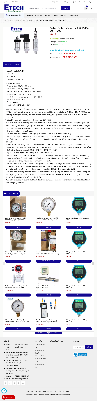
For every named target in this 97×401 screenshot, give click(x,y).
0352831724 (14, 2)
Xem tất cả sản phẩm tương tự (48, 333)
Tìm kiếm (65, 8)
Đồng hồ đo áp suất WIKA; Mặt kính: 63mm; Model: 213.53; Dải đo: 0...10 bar (48, 219)
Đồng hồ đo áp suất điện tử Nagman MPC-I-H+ (78, 219)
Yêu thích (27, 2)
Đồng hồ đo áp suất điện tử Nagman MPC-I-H (78, 253)
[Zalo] (4, 390)
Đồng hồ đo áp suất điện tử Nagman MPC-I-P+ (78, 287)
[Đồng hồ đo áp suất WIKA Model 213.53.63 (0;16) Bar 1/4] (18, 240)
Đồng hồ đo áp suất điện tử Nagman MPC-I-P (78, 321)
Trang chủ (30, 15)
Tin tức (54, 15)
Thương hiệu (74, 15)
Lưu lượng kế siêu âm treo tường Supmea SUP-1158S (46, 287)
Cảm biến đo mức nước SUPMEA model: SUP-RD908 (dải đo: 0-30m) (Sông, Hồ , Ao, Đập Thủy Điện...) (47, 253)
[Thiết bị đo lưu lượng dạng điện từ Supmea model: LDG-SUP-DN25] (18, 274)
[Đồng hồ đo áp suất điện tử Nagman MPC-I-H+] (79, 206)
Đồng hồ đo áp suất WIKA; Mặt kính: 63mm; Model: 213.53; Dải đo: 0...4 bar (17, 321)
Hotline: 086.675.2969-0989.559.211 (17, 376)
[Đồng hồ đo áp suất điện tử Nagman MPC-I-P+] (79, 274)
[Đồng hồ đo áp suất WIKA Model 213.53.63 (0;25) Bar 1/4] (18, 206)
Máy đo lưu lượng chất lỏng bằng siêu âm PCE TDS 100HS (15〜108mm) (48, 321)
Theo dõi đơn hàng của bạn (83, 2)
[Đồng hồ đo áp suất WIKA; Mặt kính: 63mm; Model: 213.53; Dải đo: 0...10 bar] (48, 206)
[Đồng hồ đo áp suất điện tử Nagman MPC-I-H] (79, 240)
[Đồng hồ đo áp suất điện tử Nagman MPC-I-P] (79, 308)
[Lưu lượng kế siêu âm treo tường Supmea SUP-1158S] (48, 274)
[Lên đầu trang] (93, 395)
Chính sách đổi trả (41, 356)
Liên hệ (47, 15)
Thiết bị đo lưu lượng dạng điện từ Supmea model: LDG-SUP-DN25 (16, 287)
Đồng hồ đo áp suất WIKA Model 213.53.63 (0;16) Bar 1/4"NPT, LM (15, 253)
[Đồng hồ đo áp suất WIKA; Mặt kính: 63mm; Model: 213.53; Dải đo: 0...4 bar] (18, 308)
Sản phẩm (39, 15)
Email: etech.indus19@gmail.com (17, 379)
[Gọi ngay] (4, 397)
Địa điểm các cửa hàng (60, 2)
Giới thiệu (63, 15)
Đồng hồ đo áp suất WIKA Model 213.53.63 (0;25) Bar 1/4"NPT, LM (15, 219)
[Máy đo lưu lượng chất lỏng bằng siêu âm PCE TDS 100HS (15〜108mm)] (48, 308)
